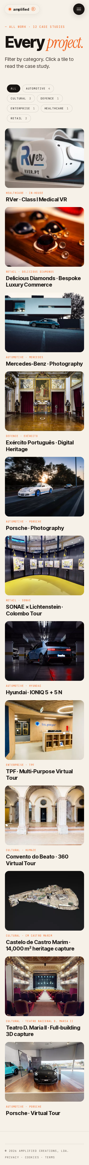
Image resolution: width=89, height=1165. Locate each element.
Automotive (38, 88)
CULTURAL (21, 98)
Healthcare (56, 108)
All (14, 88)
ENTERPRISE (23, 108)
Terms (50, 1157)
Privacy (12, 1157)
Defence (50, 98)
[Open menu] (79, 9)
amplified (24, 9)
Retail (19, 118)
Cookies (32, 1157)
